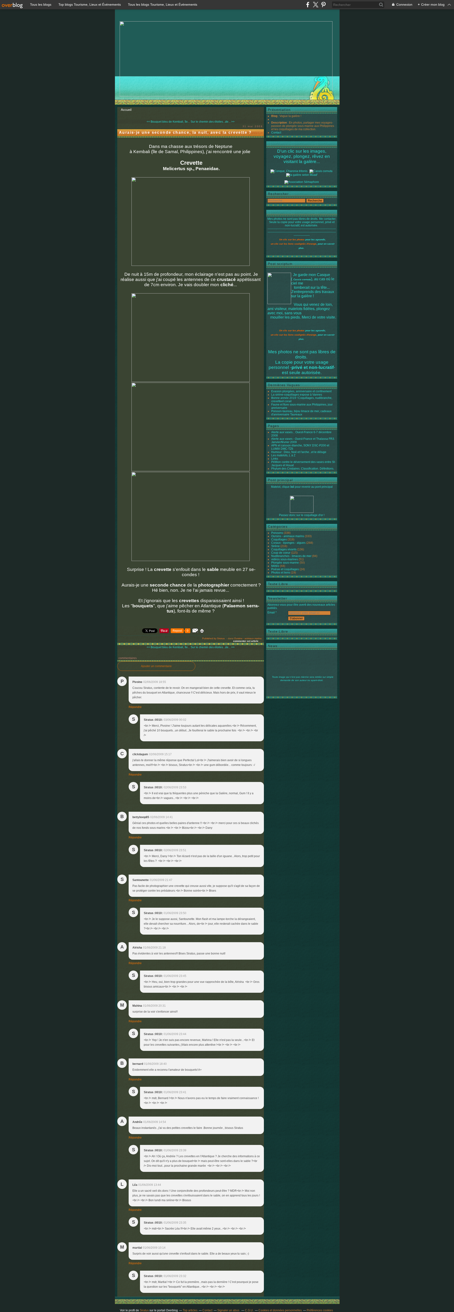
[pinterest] (323, 4)
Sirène (275, 546)
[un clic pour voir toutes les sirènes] (302, 175)
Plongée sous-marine (285, 562)
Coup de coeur (280, 552)
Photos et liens (280, 572)
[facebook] (308, 4)
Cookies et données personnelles (280, 1310)
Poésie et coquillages (285, 569)
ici (292, 486)
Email (271, 612)
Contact (276, 132)
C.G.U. (249, 1310)
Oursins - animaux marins (248, 638)
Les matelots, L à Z (283, 455)
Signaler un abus (228, 1310)
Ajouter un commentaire (156, 666)
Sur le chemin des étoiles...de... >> (213, 121)
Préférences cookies (320, 1310)
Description (279, 122)
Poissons (277, 533)
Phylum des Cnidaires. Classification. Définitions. (302, 468)
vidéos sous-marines (284, 559)
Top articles (190, 1310)
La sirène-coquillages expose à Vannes (296, 394)
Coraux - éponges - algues (288, 542)
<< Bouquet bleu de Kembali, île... (168, 121)
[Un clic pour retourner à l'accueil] (321, 171)
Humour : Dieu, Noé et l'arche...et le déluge (298, 452)
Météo (275, 566)
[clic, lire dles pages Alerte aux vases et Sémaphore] (301, 182)
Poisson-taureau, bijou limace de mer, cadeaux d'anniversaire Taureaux (301, 413)
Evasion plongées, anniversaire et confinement (301, 391)
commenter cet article (246, 641)
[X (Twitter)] (316, 4)
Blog (274, 116)
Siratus (144, 1310)
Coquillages (279, 539)
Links (274, 458)
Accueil (126, 110)
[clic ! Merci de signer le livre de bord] (289, 171)
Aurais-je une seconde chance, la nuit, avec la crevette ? (185, 132)
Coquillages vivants (284, 549)
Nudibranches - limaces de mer (291, 556)
